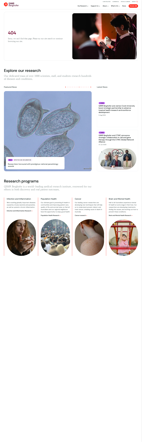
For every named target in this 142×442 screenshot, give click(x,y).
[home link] (11, 4)
